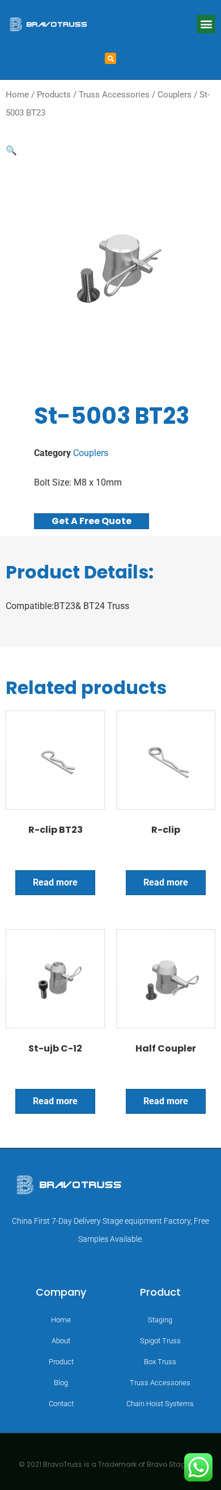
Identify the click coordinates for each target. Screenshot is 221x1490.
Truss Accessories (114, 95)
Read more (55, 882)
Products (54, 95)
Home (17, 95)
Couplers (175, 95)
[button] (206, 24)
